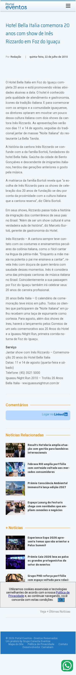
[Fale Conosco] (67, 666)
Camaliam (47, 647)
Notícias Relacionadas (25, 435)
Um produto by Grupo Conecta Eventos (28, 641)
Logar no (48, 414)
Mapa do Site (15, 644)
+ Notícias (14, 528)
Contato (63, 644)
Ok (61, 599)
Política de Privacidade (41, 644)
